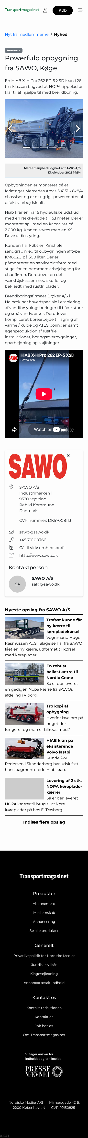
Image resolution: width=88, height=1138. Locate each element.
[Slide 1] (26, 147)
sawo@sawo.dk (34, 532)
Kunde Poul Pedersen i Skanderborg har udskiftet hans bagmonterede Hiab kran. (41, 755)
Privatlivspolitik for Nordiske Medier (44, 956)
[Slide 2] (35, 147)
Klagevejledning (44, 974)
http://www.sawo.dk (38, 555)
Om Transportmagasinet (44, 1035)
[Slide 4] (52, 147)
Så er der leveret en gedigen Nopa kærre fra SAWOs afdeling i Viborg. (41, 680)
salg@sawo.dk (46, 584)
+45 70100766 (32, 540)
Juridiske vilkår (44, 965)
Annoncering (44, 921)
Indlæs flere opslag (44, 822)
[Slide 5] (61, 147)
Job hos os (44, 1026)
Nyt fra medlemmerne (27, 34)
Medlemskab (44, 912)
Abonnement (44, 903)
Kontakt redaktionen (44, 1008)
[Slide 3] (44, 147)
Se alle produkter (44, 930)
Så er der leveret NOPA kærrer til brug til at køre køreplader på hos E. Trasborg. (43, 795)
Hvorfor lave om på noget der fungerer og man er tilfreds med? (44, 718)
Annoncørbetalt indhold (44, 983)
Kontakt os (44, 1017)
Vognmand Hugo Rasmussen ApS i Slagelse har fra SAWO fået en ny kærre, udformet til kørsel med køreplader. (43, 637)
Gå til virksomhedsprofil (42, 547)
